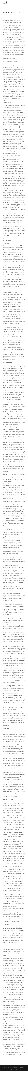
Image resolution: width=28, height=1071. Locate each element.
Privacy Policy (8, 1069)
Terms (21, 1067)
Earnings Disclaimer (18, 1069)
